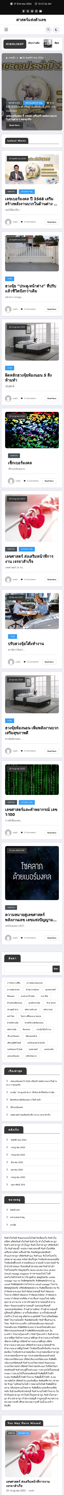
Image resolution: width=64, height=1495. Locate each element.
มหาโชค (10, 1016)
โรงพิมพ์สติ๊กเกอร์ (12, 1262)
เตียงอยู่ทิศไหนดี (14, 1042)
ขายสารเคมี (50, 1262)
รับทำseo (38, 1255)
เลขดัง (20, 57)
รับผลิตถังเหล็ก (32, 1320)
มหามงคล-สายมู (26, 192)
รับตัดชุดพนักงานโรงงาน (22, 1284)
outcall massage (42, 1284)
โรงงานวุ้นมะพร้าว (22, 1334)
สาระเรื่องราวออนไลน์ (38, 1298)
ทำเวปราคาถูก (15, 1398)
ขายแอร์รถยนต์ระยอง (44, 1327)
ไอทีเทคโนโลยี (21, 1384)
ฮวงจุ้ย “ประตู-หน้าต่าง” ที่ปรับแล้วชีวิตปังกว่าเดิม (30, 289)
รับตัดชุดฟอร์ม (28, 1280)
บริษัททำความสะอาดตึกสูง (33, 1341)
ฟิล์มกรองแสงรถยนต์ (14, 1330)
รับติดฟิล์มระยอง (26, 1327)
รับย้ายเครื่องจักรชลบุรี (20, 1391)
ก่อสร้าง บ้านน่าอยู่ (13, 1316)
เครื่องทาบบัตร (11, 1252)
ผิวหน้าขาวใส (22, 1277)
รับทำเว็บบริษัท (48, 1248)
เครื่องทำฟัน (24, 1252)
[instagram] (36, 11)
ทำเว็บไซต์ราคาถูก (48, 1241)
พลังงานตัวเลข (31, 1009)
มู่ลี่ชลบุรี (8, 1312)
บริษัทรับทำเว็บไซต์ (20, 1241)
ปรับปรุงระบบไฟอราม (20, 1387)
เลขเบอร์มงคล (13, 1056)
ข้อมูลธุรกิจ (23, 1270)
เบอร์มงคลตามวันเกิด (36, 1042)
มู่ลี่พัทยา (17, 1312)
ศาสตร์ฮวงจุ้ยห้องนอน (34, 1022)
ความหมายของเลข (35, 983)
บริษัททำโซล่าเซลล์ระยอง (32, 1366)
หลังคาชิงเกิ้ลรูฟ (29, 1259)
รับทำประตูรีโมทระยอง (26, 1369)
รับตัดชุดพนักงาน (44, 1280)
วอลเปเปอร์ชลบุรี (42, 1305)
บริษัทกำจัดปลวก (20, 1295)
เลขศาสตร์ (33, 1049)
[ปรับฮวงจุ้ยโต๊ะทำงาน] (32, 610)
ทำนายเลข (51, 1002)
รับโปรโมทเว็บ (50, 1255)
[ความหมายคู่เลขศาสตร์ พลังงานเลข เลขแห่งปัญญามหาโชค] (32, 873)
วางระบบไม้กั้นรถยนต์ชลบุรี (24, 1373)
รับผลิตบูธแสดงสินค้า (41, 1252)
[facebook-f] (23, 11)
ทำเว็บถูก (25, 1245)
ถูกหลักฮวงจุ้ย (34, 1002)
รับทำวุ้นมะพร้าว (39, 1334)
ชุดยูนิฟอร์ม (42, 1277)
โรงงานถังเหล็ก (16, 1320)
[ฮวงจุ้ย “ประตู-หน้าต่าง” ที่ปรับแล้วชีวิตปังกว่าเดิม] (32, 253)
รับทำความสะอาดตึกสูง (26, 1337)
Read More (23, 125)
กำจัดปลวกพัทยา (37, 1295)
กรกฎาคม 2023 (17, 1154)
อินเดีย (7, 1405)
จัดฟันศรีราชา (45, 1380)
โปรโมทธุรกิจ (11, 1270)
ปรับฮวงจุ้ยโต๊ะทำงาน (26, 643)
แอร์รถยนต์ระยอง (35, 1323)
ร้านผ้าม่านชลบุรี (49, 1309)
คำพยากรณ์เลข (32, 989)
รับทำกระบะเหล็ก (18, 1323)
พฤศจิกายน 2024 (18, 1139)
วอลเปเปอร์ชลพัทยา (13, 1309)
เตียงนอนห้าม (31, 1036)
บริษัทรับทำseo (26, 1255)
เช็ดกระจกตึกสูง (11, 1341)
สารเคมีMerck (28, 1262)
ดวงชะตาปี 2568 (27, 996)
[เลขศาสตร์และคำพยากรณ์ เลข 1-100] (32, 779)
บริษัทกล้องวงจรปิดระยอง (36, 1359)
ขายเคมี (40, 1262)
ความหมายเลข (13, 989)
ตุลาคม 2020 (16, 1169)
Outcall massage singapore (16, 1273)
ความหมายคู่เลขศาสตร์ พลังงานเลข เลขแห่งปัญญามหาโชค (31, 917)
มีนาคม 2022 (16, 1162)
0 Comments (30, 222)
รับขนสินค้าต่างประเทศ (31, 1266)
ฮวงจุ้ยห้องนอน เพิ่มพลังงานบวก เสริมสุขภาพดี (32, 730)
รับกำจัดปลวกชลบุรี (31, 1291)
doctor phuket (36, 1270)
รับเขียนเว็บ (41, 1238)
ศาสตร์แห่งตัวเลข (31, 19)
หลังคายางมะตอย (12, 1259)
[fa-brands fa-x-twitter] (27, 11)
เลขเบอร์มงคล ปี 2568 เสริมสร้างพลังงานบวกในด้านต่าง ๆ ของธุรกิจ (30, 201)
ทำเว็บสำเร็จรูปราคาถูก (32, 1395)
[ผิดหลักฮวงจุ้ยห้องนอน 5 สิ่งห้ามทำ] (32, 341)
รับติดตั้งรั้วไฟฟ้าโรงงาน (22, 1377)
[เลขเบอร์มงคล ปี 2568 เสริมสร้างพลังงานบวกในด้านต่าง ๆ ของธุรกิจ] (32, 169)
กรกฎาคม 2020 (17, 1177)
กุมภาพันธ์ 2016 (17, 1184)
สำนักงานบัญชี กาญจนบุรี (34, 1398)
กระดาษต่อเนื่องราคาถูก (47, 1352)
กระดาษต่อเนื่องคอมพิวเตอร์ (41, 1355)
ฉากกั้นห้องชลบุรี (48, 1312)
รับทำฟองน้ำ (14, 1248)
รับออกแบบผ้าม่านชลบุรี (22, 1305)
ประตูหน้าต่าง (12, 1009)
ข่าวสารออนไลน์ (38, 1273)
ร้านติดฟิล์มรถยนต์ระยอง (37, 1330)
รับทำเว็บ (34, 1241)
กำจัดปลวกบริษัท (19, 1298)
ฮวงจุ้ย (10, 279)
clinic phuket (49, 1270)
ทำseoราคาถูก (11, 1255)
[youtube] (40, 11)
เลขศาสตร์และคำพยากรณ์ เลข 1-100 (31, 812)
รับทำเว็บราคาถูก (39, 1245)
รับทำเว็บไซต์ (10, 1238)
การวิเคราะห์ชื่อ (13, 983)
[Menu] (6, 29)
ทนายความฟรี (11, 1402)
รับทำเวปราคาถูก (12, 1245)
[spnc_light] (56, 29)
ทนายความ (53, 1398)
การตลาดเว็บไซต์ (37, 1384)
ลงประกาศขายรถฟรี (30, 1248)
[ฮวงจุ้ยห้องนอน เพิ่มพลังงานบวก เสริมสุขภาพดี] (32, 694)
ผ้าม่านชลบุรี (41, 1302)
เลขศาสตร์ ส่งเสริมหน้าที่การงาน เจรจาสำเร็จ (29, 559)
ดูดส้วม (32, 1277)
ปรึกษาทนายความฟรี (29, 1402)
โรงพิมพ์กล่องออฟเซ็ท (48, 1259)
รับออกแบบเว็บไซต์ (27, 1238)
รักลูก (10, 1384)
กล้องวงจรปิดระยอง (13, 1359)
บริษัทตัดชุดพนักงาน (29, 1287)
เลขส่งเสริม (33, 114)
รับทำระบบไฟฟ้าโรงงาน (43, 1391)
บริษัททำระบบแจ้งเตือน (27, 1380)
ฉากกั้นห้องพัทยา (31, 1312)
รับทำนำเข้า (49, 1266)
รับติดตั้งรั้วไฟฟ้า (42, 1377)
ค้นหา (12, 958)
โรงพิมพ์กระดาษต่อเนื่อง (23, 1352)
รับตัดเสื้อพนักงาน (47, 1287)
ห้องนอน (26, 1029)
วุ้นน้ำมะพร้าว (46, 1402)
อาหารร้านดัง (28, 1302)
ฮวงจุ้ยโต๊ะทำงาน (44, 1029)
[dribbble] (32, 11)
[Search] (48, 29)
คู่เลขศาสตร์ (50, 989)
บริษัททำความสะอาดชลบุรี (39, 1345)
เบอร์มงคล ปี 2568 (14, 1049)
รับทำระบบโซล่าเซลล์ (33, 1362)
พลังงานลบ (48, 1009)
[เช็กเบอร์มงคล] (32, 429)
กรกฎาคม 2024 (17, 1147)
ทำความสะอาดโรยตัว (48, 1337)
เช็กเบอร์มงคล (43, 110)
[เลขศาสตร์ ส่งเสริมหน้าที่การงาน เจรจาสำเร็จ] (32, 517)
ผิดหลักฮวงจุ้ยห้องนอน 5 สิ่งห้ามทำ (28, 378)
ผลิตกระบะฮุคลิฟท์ (31, 1316)
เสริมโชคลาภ (31, 1056)
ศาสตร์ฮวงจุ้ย (12, 1022)
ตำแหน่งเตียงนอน (14, 1002)
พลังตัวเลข (23, 110)
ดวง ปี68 (44, 996)
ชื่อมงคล (11, 996)
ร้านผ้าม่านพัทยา (32, 1309)
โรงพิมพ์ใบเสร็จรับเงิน (40, 1348)
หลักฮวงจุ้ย (11, 1029)
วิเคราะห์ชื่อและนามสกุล (31, 1016)
